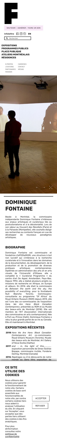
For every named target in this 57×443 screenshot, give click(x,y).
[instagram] (24, 34)
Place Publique (11, 51)
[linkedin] (21, 34)
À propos (9, 64)
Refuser (40, 406)
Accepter (40, 398)
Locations (9, 67)
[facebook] (18, 34)
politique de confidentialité (12, 435)
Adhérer (22, 28)
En (29, 34)
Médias (21, 69)
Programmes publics (15, 48)
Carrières (22, 64)
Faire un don (34, 28)
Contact (21, 67)
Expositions (9, 45)
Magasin (8, 72)
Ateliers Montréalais (15, 54)
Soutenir (11, 28)
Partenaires (10, 69)
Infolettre (9, 34)
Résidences (9, 57)
